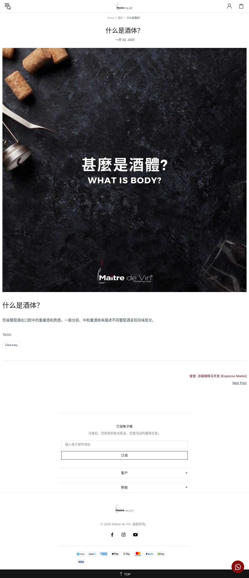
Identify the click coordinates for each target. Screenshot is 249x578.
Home (110, 18)
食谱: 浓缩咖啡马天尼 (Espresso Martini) (218, 376)
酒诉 (120, 18)
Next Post (239, 383)
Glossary (11, 345)
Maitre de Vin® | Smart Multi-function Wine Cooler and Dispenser (124, 509)
